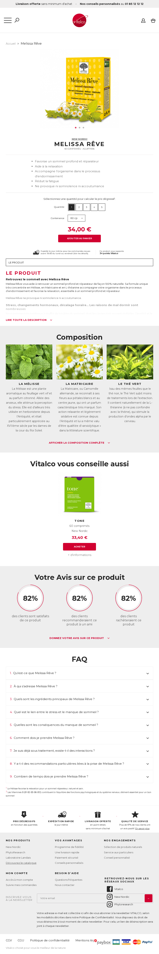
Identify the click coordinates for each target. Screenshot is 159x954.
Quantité (59, 206)
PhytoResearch (15, 852)
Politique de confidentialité (50, 940)
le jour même (61, 823)
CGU (21, 940)
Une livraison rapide (67, 852)
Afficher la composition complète (77, 443)
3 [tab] (83, 128)
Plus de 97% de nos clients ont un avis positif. (134, 825)
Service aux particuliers (118, 852)
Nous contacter (64, 884)
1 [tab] (76, 128)
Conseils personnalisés (69, 862)
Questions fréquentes (68, 879)
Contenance (57, 218)
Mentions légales (87, 940)
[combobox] (76, 218)
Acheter (79, 546)
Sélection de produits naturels (123, 846)
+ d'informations (79, 555)
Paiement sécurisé (66, 857)
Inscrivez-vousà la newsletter (19, 899)
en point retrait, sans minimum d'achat (98, 825)
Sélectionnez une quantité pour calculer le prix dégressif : (79, 198)
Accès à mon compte (19, 879)
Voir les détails (80, 253)
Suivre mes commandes (21, 884)
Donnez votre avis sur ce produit (77, 638)
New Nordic (79, 139)
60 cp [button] (74, 218)
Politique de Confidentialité (96, 917)
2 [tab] (79, 128)
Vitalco (118, 889)
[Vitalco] (79, 25)
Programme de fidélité (69, 846)
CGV (9, 940)
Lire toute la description (26, 320)
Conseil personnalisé (117, 857)
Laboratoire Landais (18, 857)
